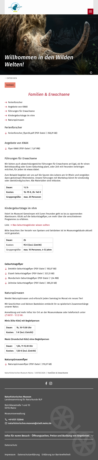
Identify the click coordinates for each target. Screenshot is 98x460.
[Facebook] (46, 383)
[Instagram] (50, 383)
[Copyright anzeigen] (90, 72)
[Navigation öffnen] (90, 11)
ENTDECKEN (12, 78)
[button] (10, 85)
